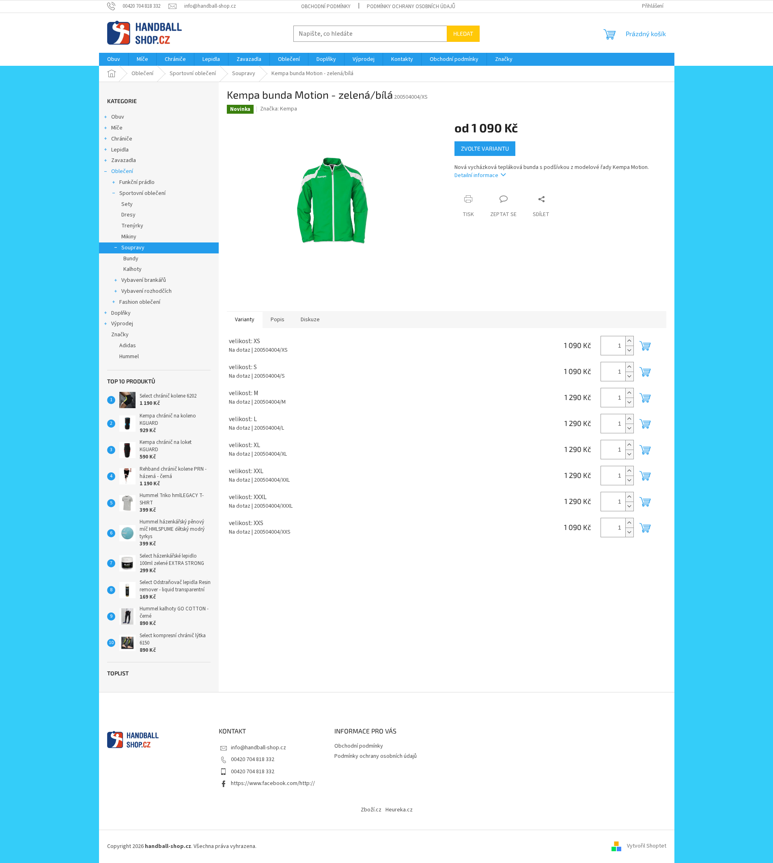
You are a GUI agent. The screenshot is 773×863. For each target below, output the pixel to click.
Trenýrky (132, 226)
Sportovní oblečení (142, 193)
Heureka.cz (399, 810)
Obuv (117, 117)
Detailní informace (476, 175)
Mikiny (128, 237)
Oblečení (122, 171)
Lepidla (120, 150)
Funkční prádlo (137, 182)
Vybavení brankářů (143, 280)
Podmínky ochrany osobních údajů (411, 6)
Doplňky (121, 313)
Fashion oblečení (139, 302)
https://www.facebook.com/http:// (273, 783)
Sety (127, 204)
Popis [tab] (277, 320)
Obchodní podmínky (326, 6)
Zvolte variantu (485, 148)
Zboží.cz (371, 810)
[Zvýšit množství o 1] (629, 341)
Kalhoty (132, 269)
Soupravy (132, 248)
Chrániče (121, 139)
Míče (117, 128)
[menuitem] (113, 59)
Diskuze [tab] (310, 320)
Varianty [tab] (244, 320)
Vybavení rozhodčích (146, 291)
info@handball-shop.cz (258, 748)
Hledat (463, 33)
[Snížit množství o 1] (629, 350)
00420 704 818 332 (252, 759)
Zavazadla (123, 160)
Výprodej (122, 324)
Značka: (278, 109)
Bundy (130, 259)
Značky (120, 335)
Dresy (128, 215)
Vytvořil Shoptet (646, 846)
